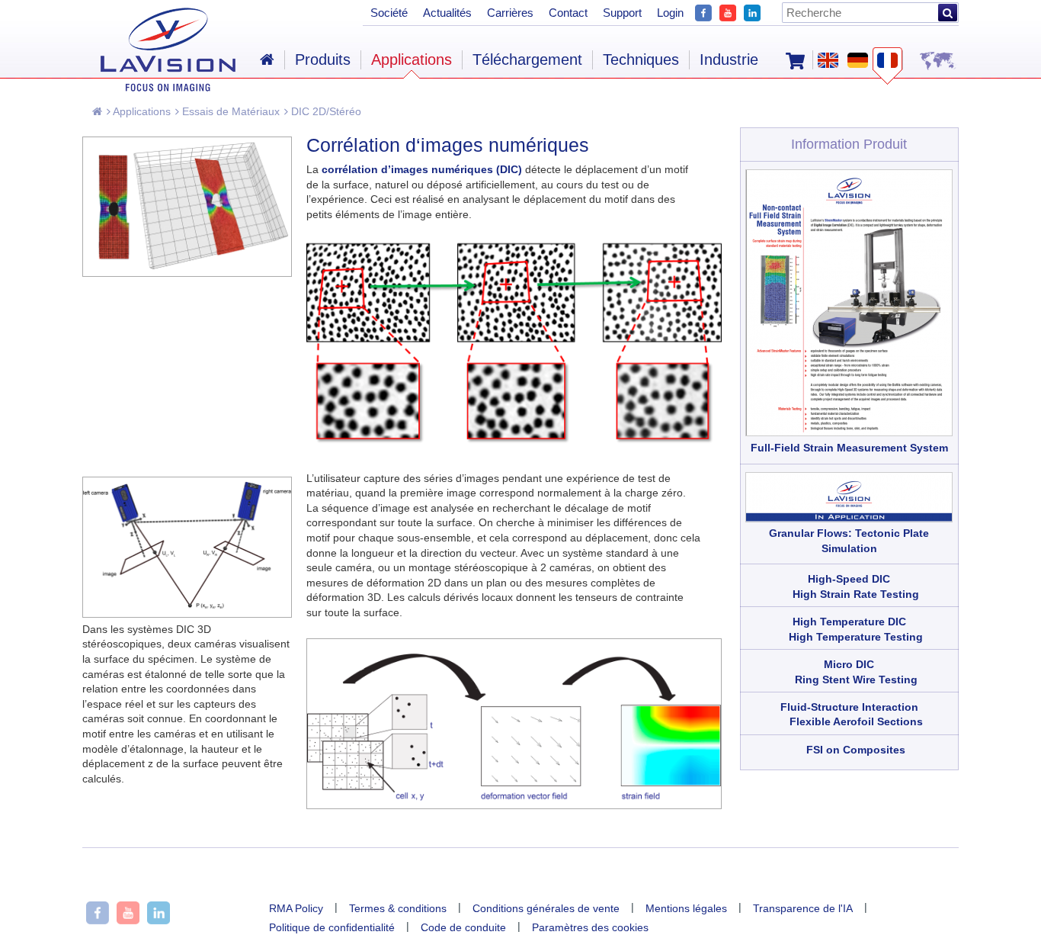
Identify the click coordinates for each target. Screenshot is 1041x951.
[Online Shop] (795, 59)
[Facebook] (703, 11)
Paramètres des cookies (590, 927)
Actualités (447, 12)
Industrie (729, 59)
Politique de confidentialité (332, 927)
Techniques (641, 59)
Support (622, 12)
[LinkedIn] (752, 11)
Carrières (510, 12)
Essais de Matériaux (229, 111)
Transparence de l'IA (803, 908)
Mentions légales (686, 908)
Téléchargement (527, 59)
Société (389, 12)
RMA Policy (296, 908)
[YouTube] (728, 11)
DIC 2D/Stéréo (324, 111)
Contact (568, 12)
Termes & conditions (398, 908)
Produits (323, 59)
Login (670, 12)
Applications (141, 111)
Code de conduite (463, 927)
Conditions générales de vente (546, 908)
